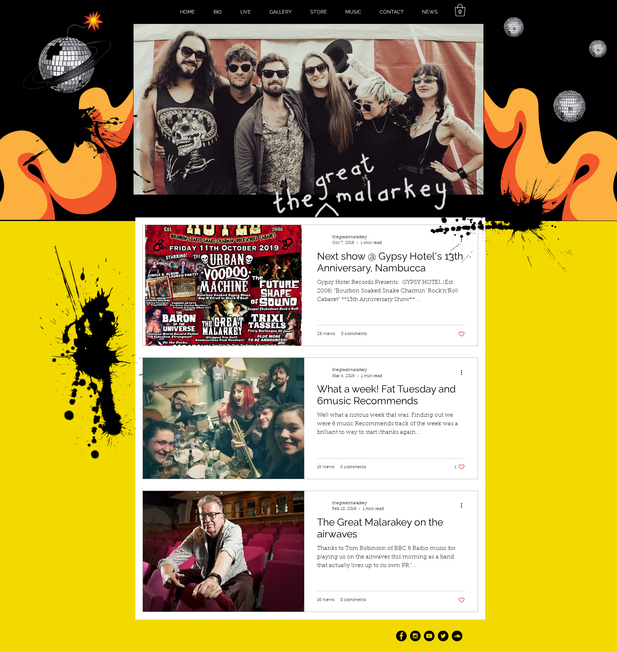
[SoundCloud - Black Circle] (457, 636)
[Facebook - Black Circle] (401, 636)
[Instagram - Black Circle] (415, 636)
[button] (460, 10)
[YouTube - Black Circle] (429, 636)
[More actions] (464, 372)
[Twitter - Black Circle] (443, 636)
